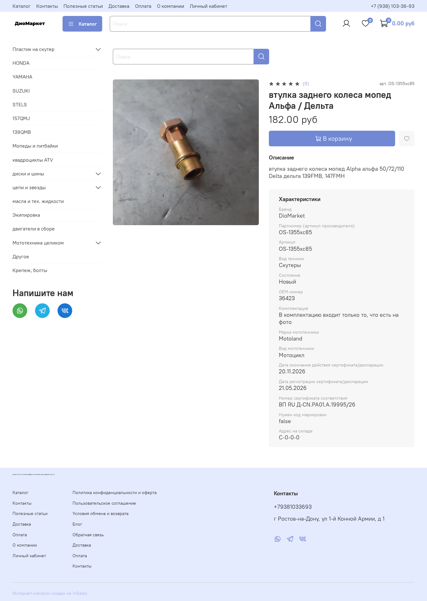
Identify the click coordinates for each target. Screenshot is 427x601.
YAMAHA (22, 76)
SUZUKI (21, 91)
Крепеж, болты (30, 270)
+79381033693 (293, 506)
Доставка (118, 6)
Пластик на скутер (33, 49)
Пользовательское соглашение (104, 503)
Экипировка (26, 215)
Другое (21, 256)
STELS (20, 104)
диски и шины (28, 173)
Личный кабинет (208, 6)
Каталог (22, 6)
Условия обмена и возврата (100, 513)
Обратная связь (88, 535)
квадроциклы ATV (33, 160)
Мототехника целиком (38, 243)
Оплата (143, 6)
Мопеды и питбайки (35, 146)
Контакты (47, 6)
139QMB (22, 132)
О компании (170, 6)
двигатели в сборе (34, 228)
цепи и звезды (29, 187)
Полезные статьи (83, 6)
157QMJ (21, 118)
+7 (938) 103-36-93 (392, 6)
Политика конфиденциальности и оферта (115, 492)
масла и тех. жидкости (38, 201)
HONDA (21, 63)
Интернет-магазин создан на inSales (50, 593)
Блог (77, 524)
